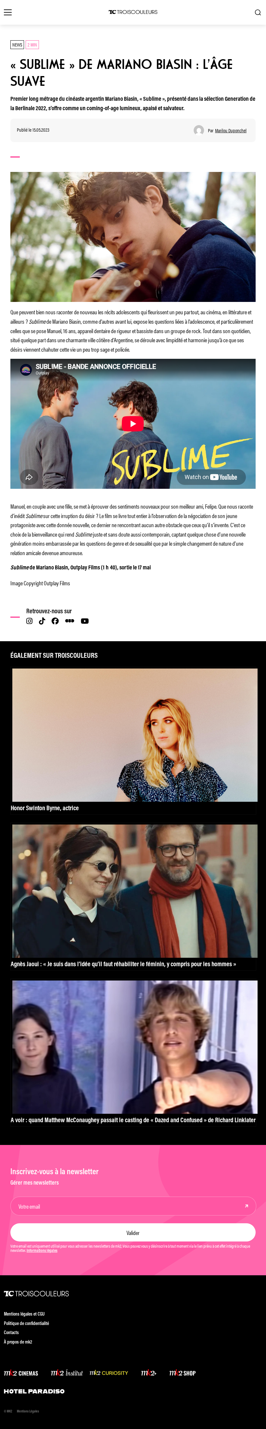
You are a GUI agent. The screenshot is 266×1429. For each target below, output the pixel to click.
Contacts (11, 1333)
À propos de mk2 (18, 1342)
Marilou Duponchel (231, 130)
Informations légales (42, 1251)
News (17, 44)
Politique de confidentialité (26, 1323)
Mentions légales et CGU (24, 1314)
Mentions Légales (28, 1411)
